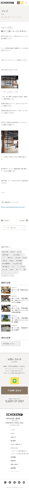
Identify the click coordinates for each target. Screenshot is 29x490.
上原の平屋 (17, 257)
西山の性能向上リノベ (19, 255)
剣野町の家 (10, 257)
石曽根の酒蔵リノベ (6, 255)
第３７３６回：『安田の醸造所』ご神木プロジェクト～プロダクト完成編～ (20, 300)
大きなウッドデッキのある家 (18, 266)
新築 (25, 269)
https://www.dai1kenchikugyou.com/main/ (13, 207)
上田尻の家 (4, 260)
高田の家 (25, 257)
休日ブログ (18, 269)
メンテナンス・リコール (7, 275)
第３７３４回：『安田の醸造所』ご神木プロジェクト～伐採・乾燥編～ (20, 320)
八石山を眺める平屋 (17, 263)
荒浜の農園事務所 (6, 263)
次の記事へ (22, 220)
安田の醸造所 (19, 260)
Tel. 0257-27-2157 (14, 425)
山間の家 (12, 269)
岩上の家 (19, 252)
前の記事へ (6, 220)
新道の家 (12, 260)
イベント (16, 272)
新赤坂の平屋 (5, 252)
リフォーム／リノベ (6, 272)
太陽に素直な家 (5, 266)
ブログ (9, 27)
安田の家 (13, 252)
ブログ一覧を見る (10, 228)
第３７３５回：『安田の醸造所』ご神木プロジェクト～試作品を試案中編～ (20, 310)
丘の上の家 (4, 269)
